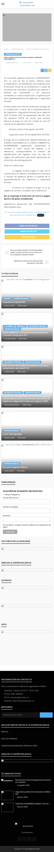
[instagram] (29, 839)
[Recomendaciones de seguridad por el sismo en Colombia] (7, 780)
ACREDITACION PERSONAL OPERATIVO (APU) (19, 745)
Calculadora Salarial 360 (14, 302)
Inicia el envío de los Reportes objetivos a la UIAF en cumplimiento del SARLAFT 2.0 (26, 367)
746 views (21, 471)
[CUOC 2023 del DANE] (27, 425)
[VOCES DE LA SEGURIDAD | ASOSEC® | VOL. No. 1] (7, 807)
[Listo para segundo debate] (27, 458)
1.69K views (21, 372)
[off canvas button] (2, 4)
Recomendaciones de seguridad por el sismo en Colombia (33, 781)
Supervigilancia (12, 54)
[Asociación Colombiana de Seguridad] (27, 826)
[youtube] (34, 839)
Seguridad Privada (37, 326)
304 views (23, 339)
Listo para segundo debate (15, 467)
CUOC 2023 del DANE (12, 434)
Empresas (21, 326)
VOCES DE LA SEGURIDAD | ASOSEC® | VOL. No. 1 (32, 804)
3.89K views (22, 306)
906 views (22, 438)
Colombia (8, 326)
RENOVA (4, 731)
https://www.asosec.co (23, 701)
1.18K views (39, 62)
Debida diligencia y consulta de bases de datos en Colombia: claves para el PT (25, 333)
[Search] (50, 4)
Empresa (6, 515)
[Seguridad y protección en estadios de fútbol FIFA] (7, 795)
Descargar (40, 215)
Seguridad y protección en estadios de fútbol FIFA (32, 793)
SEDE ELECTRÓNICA (9, 738)
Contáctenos (27, 832)
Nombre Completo (10, 507)
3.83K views (26, 405)
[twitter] (24, 839)
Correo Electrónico (11, 497)
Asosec (7, 298)
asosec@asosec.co (19, 697)
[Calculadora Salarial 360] (27, 293)
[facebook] (20, 839)
